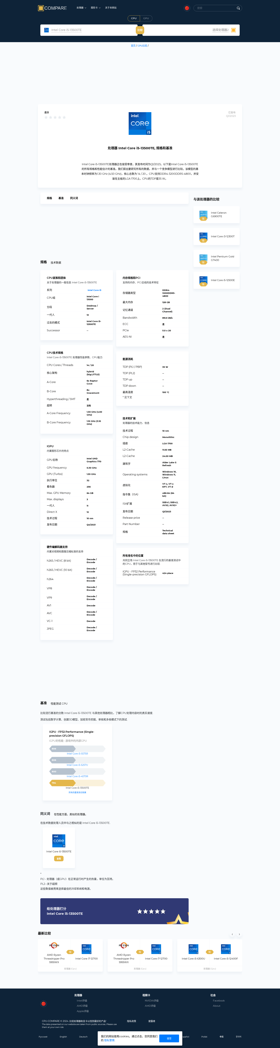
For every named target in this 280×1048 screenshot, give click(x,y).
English (63, 1037)
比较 (140, 30)
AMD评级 (82, 1005)
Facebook (218, 1000)
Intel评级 (82, 1000)
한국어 (238, 1037)
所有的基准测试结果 (77, 792)
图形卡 (94, 7)
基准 (61, 198)
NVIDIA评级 (152, 1000)
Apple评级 (83, 1011)
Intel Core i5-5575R (77, 753)
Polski (204, 1037)
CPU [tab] (134, 18)
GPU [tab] (146, 18)
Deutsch (83, 1037)
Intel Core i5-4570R (77, 776)
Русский (43, 1037)
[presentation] (232, 934)
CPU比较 (142, 45)
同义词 (74, 198)
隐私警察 (109, 1040)
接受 (169, 1038)
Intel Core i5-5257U (77, 765)
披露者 (151, 1021)
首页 (133, 45)
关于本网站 (111, 7)
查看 (59, 858)
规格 (49, 198)
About (216, 1005)
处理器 (80, 7)
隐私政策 (131, 1021)
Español (185, 1037)
